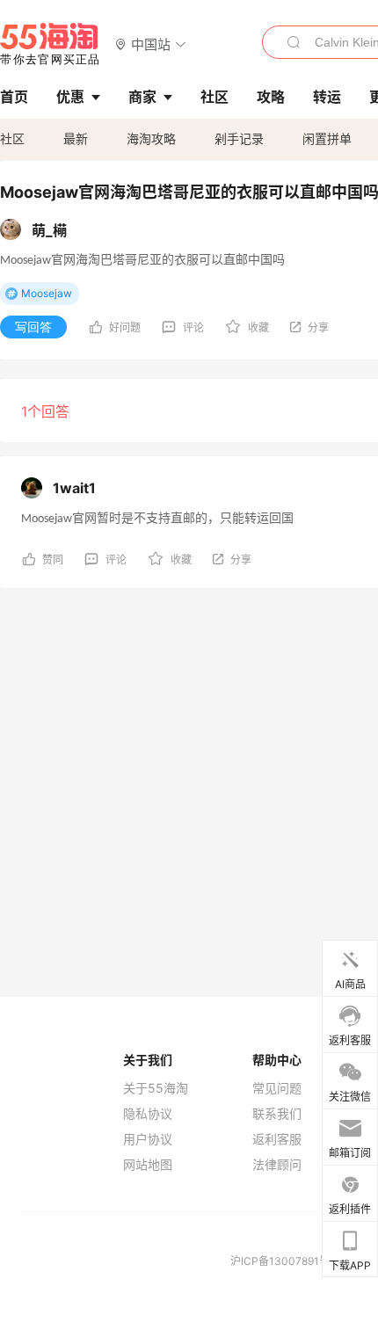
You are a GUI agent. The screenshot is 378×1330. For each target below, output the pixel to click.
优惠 (70, 96)
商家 (142, 96)
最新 (75, 138)
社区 (12, 138)
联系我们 (277, 1114)
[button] (150, 43)
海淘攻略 (151, 138)
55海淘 (50, 44)
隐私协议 (147, 1114)
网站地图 (147, 1165)
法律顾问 (277, 1165)
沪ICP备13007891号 (281, 1261)
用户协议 (147, 1139)
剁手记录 (239, 138)
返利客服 (277, 1139)
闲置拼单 (327, 138)
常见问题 (277, 1088)
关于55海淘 (155, 1088)
